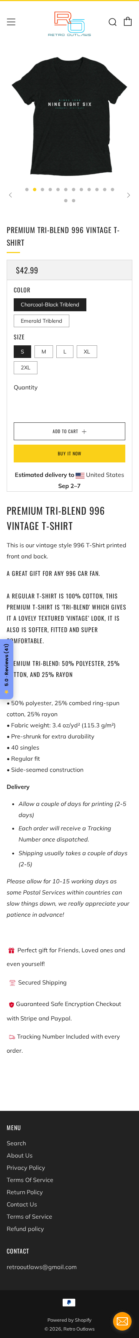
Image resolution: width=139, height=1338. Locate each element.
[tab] (27, 189)
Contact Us (22, 1204)
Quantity (26, 387)
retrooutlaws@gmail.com (42, 1267)
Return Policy (25, 1192)
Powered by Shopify (69, 1320)
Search (16, 1143)
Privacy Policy (26, 1167)
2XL (25, 367)
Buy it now (70, 453)
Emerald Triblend (41, 321)
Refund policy (25, 1228)
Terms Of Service (30, 1179)
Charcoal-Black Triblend (50, 304)
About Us (20, 1155)
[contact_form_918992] (122, 1321)
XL (87, 351)
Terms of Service (29, 1216)
